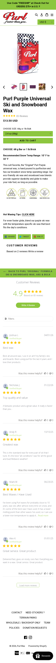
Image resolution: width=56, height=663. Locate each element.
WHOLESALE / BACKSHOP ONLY (23, 622)
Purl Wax (21, 646)
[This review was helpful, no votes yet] (45, 373)
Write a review (35, 251)
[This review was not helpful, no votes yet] (50, 373)
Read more (43, 515)
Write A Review (28, 305)
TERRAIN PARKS (28, 617)
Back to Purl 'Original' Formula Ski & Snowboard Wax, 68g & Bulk (29, 273)
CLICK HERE (28, 214)
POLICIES (14, 627)
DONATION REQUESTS (35, 627)
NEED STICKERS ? (35, 612)
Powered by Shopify (37, 646)
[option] (14, 87)
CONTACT (16, 612)
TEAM (47, 622)
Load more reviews (28, 585)
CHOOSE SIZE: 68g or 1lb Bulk (17, 128)
